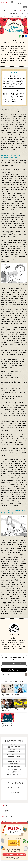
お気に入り (3, 13)
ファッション (9, 13)
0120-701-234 (15, 752)
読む (14, 11)
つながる (24, 11)
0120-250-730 (15, 766)
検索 (25, 7)
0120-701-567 (15, 756)
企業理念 (5, 821)
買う (5, 11)
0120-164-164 (15, 747)
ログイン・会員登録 (12, 2)
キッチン (24, 13)
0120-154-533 (15, 761)
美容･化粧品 (15, 13)
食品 (20, 13)
